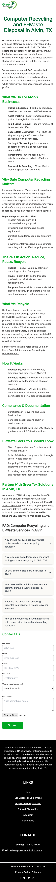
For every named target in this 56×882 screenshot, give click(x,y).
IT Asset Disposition (28, 809)
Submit (13, 725)
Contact (28, 835)
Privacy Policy (23, 872)
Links (28, 782)
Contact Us (28, 820)
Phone (4, 663)
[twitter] (24, 878)
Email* (4, 653)
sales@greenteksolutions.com (26, 850)
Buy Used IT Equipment (28, 803)
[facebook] (20, 878)
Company (6, 673)
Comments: (7, 696)
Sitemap (36, 872)
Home (28, 792)
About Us (28, 815)
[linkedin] (29, 878)
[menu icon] (51, 5)
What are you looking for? (12, 684)
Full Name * (6, 643)
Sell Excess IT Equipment (28, 797)
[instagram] (33, 878)
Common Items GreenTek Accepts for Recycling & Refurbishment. (25, 350)
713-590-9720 (32, 844)
